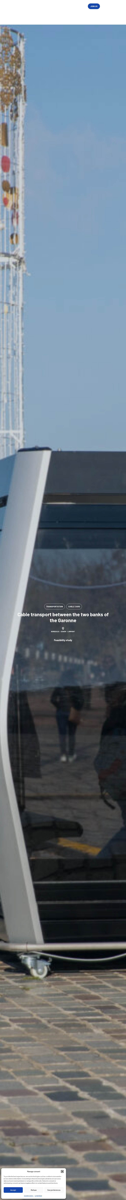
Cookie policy (29, 1195)
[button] (62, 1171)
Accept (13, 1190)
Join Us (93, 6)
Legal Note (38, 1195)
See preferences (53, 1190)
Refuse (34, 1190)
